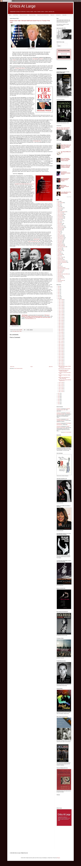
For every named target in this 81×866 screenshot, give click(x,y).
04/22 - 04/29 (61, 353)
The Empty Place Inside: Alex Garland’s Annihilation (63, 371)
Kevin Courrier (60, 207)
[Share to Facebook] (31, 329)
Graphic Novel (60, 250)
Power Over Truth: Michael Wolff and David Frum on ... (65, 380)
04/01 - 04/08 (61, 357)
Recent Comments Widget (67, 432)
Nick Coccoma (60, 240)
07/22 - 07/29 (61, 333)
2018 (59, 298)
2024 (59, 289)
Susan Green (60, 228)
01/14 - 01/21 (61, 390)
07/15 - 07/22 (61, 335)
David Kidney (60, 229)
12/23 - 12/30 (61, 301)
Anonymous (59, 408)
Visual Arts (59, 224)
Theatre (59, 206)
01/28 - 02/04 (61, 387)
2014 (59, 397)
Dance (59, 222)
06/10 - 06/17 (61, 342)
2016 (59, 394)
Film (58, 201)
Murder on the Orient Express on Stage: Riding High (64, 378)
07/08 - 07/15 (61, 336)
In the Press (15, 15)
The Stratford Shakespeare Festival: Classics (65, 173)
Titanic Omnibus (60, 270)
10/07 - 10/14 (61, 317)
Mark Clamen (60, 220)
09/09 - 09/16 (61, 323)
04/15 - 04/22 (61, 354)
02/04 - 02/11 (61, 385)
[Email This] (27, 329)
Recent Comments (23, 15)
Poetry (59, 251)
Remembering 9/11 (61, 267)
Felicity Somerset (60, 277)
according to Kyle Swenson (20, 68)
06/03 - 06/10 (61, 344)
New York (41, 58)
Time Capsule (60, 271)
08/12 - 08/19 (61, 329)
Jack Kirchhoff (60, 254)
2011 (59, 402)
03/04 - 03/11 (61, 363)
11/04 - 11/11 (61, 311)
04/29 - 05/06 (61, 351)
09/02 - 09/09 (61, 324)
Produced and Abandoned (62, 262)
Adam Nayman (60, 276)
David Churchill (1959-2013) (43, 15)
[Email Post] (24, 329)
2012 (59, 400)
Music (59, 205)
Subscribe (64, 15)
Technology (60, 275)
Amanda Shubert (60, 245)
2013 (59, 399)
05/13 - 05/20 (61, 348)
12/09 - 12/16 (61, 304)
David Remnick (36, 239)
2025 (59, 287)
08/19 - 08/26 (61, 327)
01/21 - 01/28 (61, 388)
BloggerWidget (69, 196)
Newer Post (12, 366)
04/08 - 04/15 (61, 356)
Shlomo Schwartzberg (61, 211)
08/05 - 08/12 (61, 330)
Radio (59, 279)
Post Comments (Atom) (18, 368)
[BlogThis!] (28, 329)
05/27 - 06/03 (61, 345)
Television (59, 209)
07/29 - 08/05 (61, 332)
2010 (59, 403)
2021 (59, 293)
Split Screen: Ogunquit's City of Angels (65, 186)
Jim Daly (59, 281)
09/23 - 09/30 (61, 320)
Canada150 (60, 248)
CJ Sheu (59, 232)
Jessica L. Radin (60, 257)
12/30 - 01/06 (61, 299)
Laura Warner (60, 241)
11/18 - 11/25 (61, 308)
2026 (59, 286)
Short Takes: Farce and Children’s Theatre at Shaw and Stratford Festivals (66, 146)
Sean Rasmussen (61, 280)
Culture (20, 331)
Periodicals (59, 258)
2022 (59, 292)
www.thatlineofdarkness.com (30, 318)
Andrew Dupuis (60, 259)
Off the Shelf (60, 249)
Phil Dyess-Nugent (61, 227)
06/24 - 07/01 (61, 339)
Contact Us (58, 15)
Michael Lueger (60, 235)
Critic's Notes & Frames (62, 246)
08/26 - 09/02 (61, 326)
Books (18, 331)
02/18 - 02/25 (61, 382)
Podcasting (59, 272)
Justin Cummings (61, 214)
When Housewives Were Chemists (64, 368)
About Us (52, 15)
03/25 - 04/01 (61, 359)
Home (10, 15)
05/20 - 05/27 (61, 347)
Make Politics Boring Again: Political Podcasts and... (65, 367)
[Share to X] (29, 329)
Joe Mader (59, 253)
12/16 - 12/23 (61, 302)
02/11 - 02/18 (61, 384)
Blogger (58, 857)
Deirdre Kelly (60, 215)
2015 (59, 396)
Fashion (59, 263)
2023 (59, 290)
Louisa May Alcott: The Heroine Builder (66, 193)
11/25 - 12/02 (61, 307)
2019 (59, 296)
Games (59, 233)
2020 (59, 295)
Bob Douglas (24, 315)
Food (58, 264)
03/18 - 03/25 (61, 360)
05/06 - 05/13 (61, 350)
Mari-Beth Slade (60, 244)
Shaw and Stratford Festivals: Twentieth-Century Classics (65, 159)
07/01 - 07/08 (61, 338)
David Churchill (60, 218)
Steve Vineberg (60, 202)
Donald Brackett (60, 216)
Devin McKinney (60, 236)
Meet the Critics (32, 15)
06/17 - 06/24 (61, 341)
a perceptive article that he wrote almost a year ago (24, 183)
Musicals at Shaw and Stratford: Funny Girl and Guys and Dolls (65, 166)
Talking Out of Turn (61, 237)
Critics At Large (23, 6)
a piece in (34, 241)
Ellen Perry (59, 266)
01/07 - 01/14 (61, 391)
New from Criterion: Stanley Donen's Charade (65, 179)
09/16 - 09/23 (61, 321)
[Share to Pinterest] (32, 329)
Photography (60, 242)
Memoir (59, 255)
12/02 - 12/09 (61, 305)
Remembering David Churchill (63, 268)
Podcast (59, 231)
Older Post (51, 366)
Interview (59, 219)
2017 (59, 393)
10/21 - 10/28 (61, 314)
